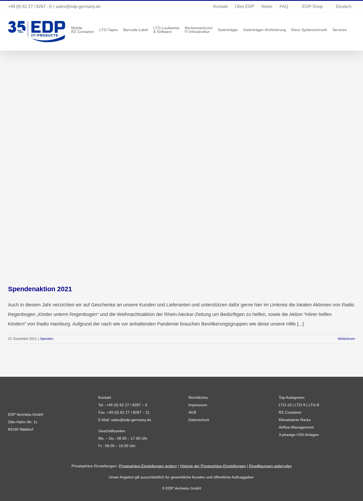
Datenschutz (198, 420)
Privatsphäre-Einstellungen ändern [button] (148, 466)
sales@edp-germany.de (78, 6)
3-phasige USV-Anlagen (299, 435)
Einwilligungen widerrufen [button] (270, 466)
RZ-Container (290, 412)
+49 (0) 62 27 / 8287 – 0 (126, 405)
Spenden (46, 339)
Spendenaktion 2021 (40, 289)
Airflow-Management (296, 427)
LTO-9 (300, 405)
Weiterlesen (346, 339)
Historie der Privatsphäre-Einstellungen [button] (213, 466)
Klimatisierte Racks (295, 420)
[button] (353, 29)
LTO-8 (314, 405)
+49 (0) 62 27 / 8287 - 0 (30, 6)
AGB (192, 412)
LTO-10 (285, 405)
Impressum (197, 405)
